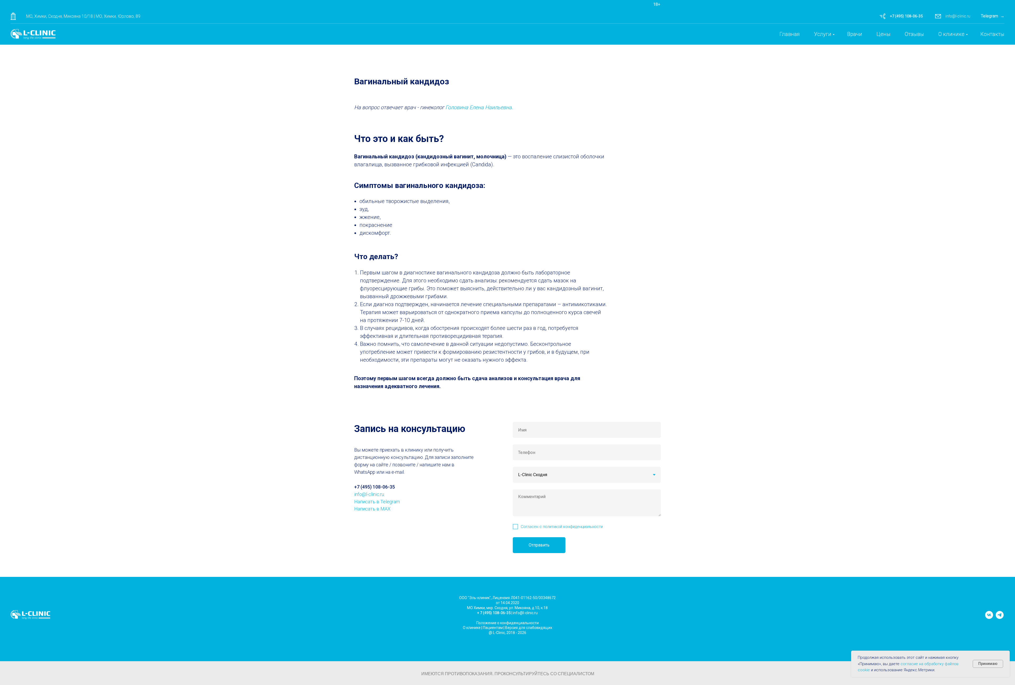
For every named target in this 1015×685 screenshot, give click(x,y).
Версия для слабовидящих (528, 628)
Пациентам (493, 628)
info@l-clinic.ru (957, 16)
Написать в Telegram (377, 501)
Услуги (822, 34)
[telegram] (1000, 617)
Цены (883, 34)
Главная (789, 34)
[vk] (989, 617)
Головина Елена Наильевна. (479, 107)
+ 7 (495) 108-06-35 (494, 613)
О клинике (951, 34)
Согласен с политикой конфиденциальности (562, 526)
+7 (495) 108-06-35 (906, 16)
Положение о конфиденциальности (507, 623)
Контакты (992, 34)
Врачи (854, 34)
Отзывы (914, 34)
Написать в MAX (372, 509)
